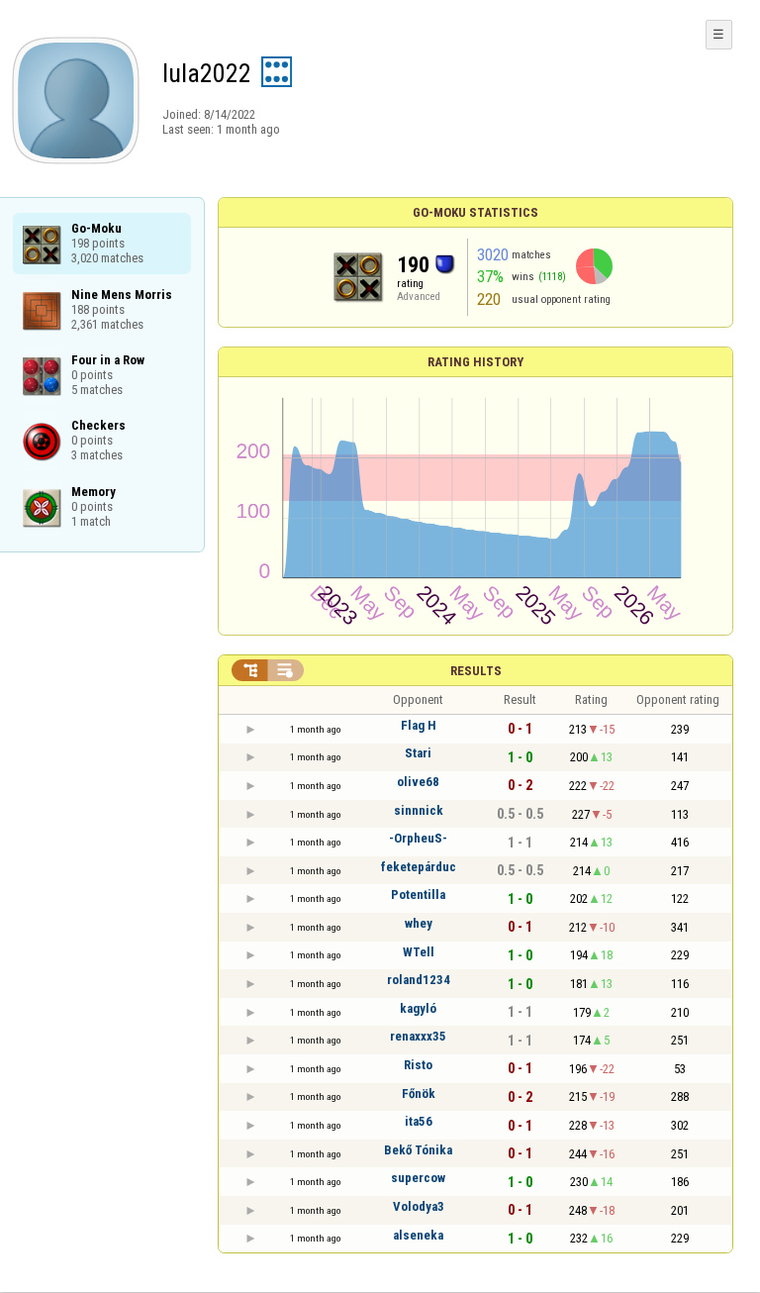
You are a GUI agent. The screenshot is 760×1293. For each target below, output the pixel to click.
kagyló (418, 1008)
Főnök (418, 1093)
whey (418, 923)
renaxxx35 (418, 1036)
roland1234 (418, 979)
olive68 (418, 781)
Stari (418, 753)
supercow (418, 1177)
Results (476, 670)
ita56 (418, 1121)
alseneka (418, 1235)
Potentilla (418, 894)
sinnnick (418, 810)
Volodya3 (418, 1206)
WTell (418, 952)
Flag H (418, 725)
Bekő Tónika (418, 1150)
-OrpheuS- (418, 838)
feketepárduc (418, 866)
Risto (418, 1064)
